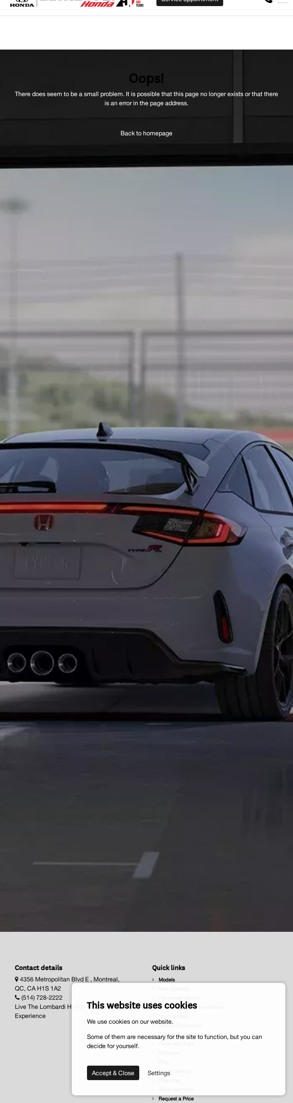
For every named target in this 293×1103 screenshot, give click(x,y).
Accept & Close (113, 1072)
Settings (159, 1072)
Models (166, 980)
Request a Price (175, 1098)
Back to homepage (146, 133)
